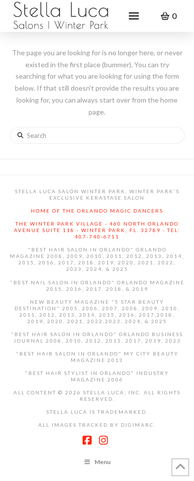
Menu (102, 462)
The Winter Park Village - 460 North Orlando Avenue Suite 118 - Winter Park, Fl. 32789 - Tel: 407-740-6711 (97, 230)
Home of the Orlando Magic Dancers (97, 211)
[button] (134, 16)
